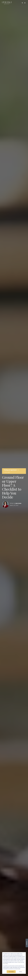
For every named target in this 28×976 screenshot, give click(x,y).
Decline (20, 971)
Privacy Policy (5, 963)
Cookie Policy (20, 962)
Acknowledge (11, 971)
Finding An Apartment (10, 470)
